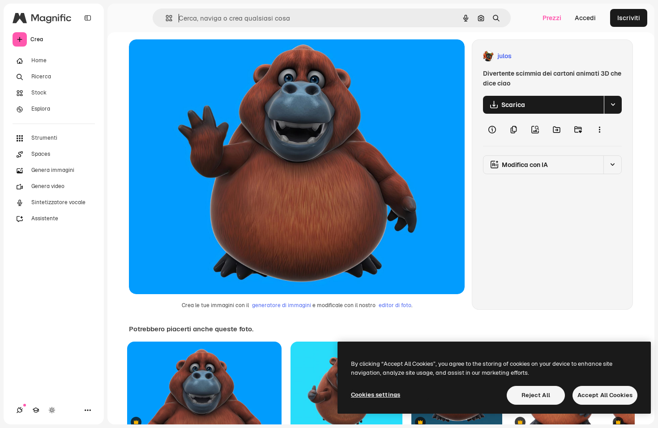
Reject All (535, 395)
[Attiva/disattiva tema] (52, 410)
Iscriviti (628, 18)
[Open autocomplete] (165, 18)
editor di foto (395, 305)
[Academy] (36, 410)
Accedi (585, 18)
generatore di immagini (281, 305)
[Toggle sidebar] (88, 18)
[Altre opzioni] (599, 130)
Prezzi (552, 18)
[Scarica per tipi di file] (613, 105)
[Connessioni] (20, 410)
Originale (188, 56)
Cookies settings (375, 394)
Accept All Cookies (604, 395)
